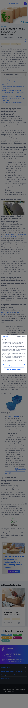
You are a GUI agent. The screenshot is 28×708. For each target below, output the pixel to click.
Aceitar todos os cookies (14, 369)
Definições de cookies (14, 366)
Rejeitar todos (20, 336)
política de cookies (7, 361)
